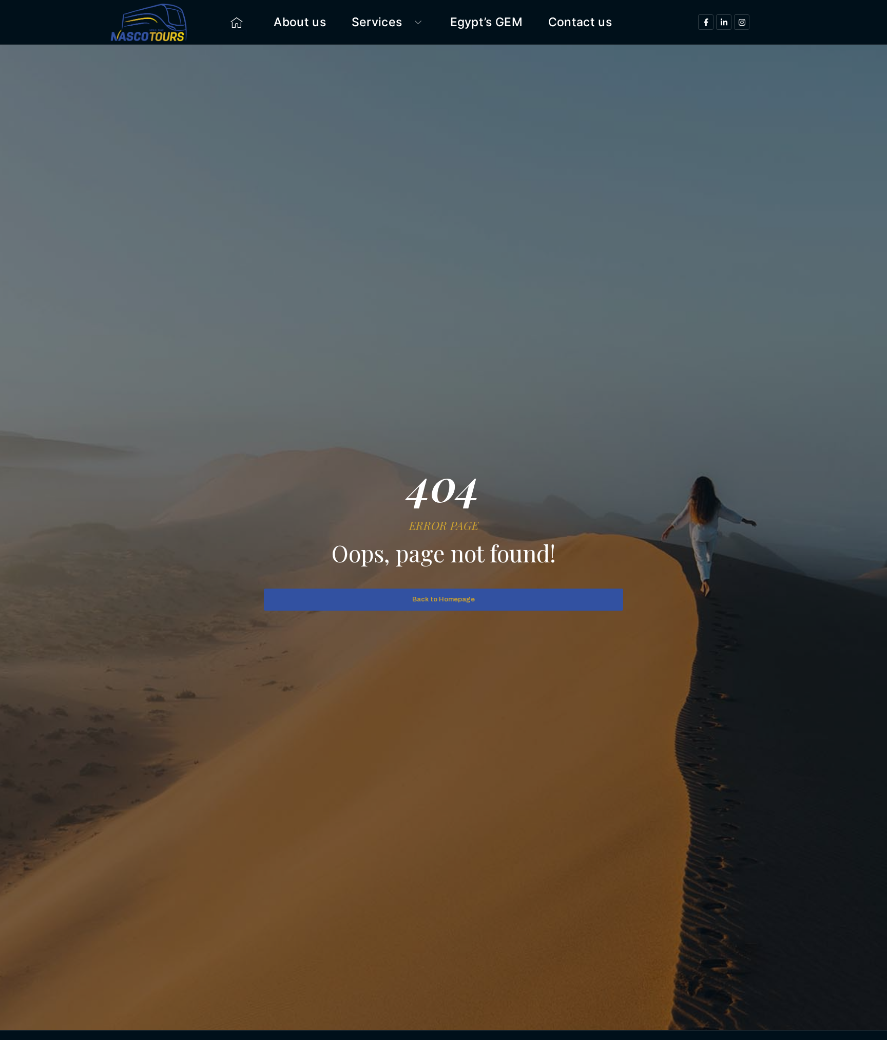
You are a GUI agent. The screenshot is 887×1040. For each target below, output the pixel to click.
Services (377, 22)
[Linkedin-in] (723, 22)
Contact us (580, 22)
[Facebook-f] (706, 22)
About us (299, 22)
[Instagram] (741, 22)
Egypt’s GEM (486, 22)
